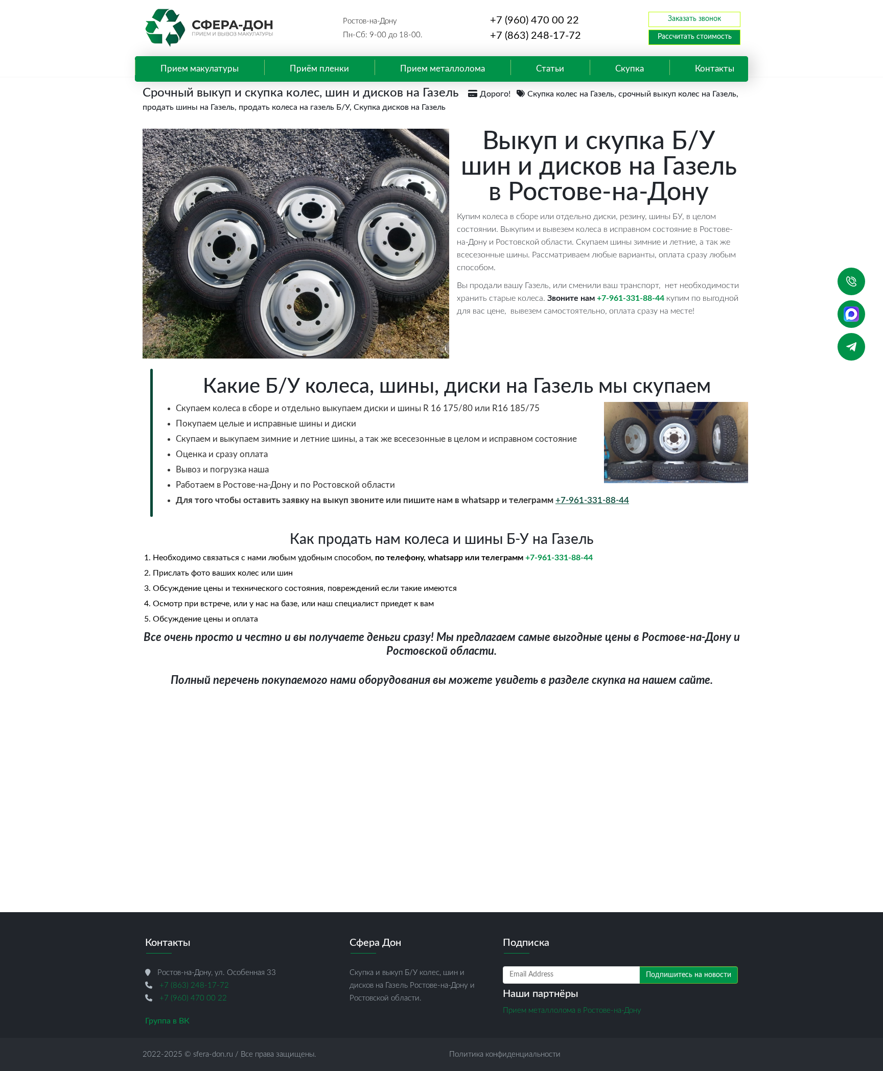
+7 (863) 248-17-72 (535, 36)
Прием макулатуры (199, 69)
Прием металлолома (442, 69)
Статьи (550, 69)
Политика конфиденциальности (505, 1054)
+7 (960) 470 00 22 (534, 20)
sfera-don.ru (213, 1054)
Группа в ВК (167, 1021)
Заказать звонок (694, 18)
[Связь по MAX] (851, 314)
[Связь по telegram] (851, 347)
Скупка (629, 69)
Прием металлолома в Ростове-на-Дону (572, 1010)
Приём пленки (319, 69)
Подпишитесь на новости (688, 975)
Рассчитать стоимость (695, 36)
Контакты (714, 69)
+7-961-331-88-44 (630, 298)
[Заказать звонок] (851, 281)
